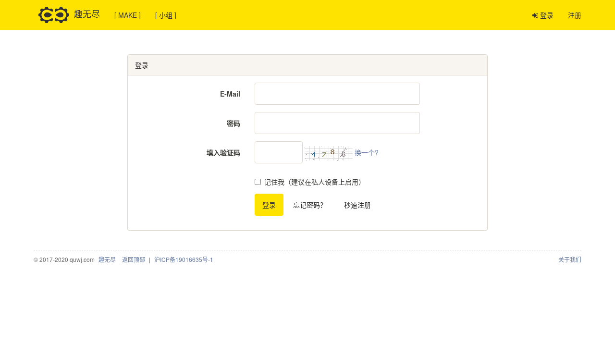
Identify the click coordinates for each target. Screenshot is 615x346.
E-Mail (230, 94)
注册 (574, 15)
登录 (546, 15)
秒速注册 (357, 205)
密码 (233, 123)
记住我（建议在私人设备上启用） (314, 181)
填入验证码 (223, 152)
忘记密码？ (310, 205)
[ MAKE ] (127, 15)
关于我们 (569, 259)
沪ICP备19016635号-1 (183, 259)
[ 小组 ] (165, 15)
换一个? (367, 152)
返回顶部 (133, 259)
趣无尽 (87, 13)
